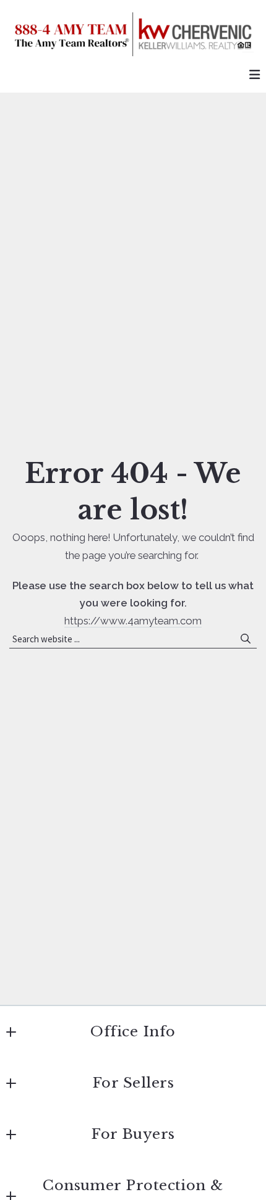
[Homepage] (133, 34)
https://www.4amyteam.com (133, 621)
